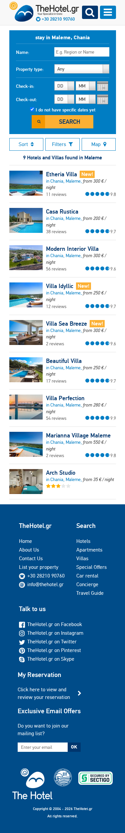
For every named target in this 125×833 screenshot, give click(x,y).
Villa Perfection (65, 398)
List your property (38, 567)
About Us (29, 550)
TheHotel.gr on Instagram (55, 633)
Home (25, 541)
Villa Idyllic (59, 286)
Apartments (89, 550)
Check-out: (26, 99)
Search (69, 121)
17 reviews (56, 381)
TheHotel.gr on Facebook (54, 624)
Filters (59, 144)
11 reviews (56, 194)
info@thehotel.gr (45, 584)
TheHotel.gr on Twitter (52, 641)
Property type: (30, 69)
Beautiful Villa (64, 361)
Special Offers (91, 567)
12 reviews (56, 306)
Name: (22, 52)
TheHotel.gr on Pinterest (54, 650)
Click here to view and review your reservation (44, 693)
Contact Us (31, 558)
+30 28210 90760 (46, 576)
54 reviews (56, 418)
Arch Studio (60, 472)
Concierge (87, 584)
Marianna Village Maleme (78, 435)
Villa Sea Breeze (66, 323)
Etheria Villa (61, 174)
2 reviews (55, 344)
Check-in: (25, 86)
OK (74, 747)
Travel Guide (90, 593)
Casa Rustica (62, 211)
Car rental (87, 576)
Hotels (83, 541)
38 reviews (56, 232)
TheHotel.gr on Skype (50, 659)
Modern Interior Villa (72, 248)
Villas (82, 558)
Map (96, 144)
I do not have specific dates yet (65, 110)
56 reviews (56, 269)
